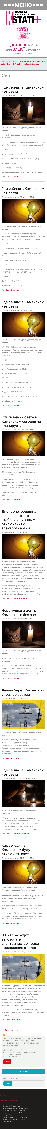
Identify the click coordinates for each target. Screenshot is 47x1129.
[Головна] (23, 18)
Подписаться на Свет (4, 1035)
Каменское (25, 833)
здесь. (34, 488)
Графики (24, 598)
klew (20, 1113)
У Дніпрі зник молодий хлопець (10, 64)
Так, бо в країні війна (16, 1050)
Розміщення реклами (8, 1100)
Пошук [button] (8, 1083)
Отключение (15, 833)
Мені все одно (13, 1057)
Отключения (15, 176)
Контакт (3, 1095)
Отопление (15, 758)
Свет (8, 176)
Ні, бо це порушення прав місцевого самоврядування (22, 1053)
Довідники (23, 1071)
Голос (7, 1061)
